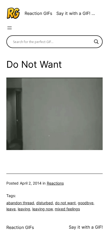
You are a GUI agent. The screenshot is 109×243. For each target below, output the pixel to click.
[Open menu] (9, 28)
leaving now (42, 209)
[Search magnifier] (96, 41)
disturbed (44, 203)
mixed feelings (67, 209)
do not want (65, 203)
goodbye (85, 203)
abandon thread (20, 203)
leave (11, 209)
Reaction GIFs (38, 13)
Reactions (55, 183)
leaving (24, 209)
